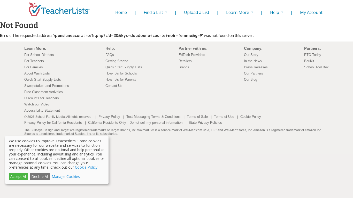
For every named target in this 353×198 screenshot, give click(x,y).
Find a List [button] (154, 12)
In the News (253, 61)
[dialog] (57, 160)
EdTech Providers (192, 55)
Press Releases (256, 67)
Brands (184, 67)
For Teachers (34, 61)
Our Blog (250, 79)
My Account (311, 12)
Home (120, 12)
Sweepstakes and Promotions (46, 86)
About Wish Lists (37, 73)
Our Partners (253, 73)
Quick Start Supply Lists (42, 79)
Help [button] (275, 12)
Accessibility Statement (42, 110)
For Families (33, 67)
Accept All (18, 176)
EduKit (309, 61)
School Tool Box (316, 67)
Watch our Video (36, 104)
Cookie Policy (250, 117)
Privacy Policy (109, 117)
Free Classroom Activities (43, 92)
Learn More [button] (238, 12)
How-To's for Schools (121, 73)
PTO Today (312, 55)
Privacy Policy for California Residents (53, 123)
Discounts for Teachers (41, 98)
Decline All (40, 176)
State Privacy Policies (205, 123)
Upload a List (196, 12)
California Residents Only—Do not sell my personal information (135, 123)
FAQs (109, 55)
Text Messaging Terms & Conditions (153, 117)
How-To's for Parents (120, 79)
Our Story (251, 55)
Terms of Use (224, 117)
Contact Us (113, 86)
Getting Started (116, 61)
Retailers (185, 61)
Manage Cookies (66, 176)
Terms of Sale (197, 117)
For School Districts (39, 55)
